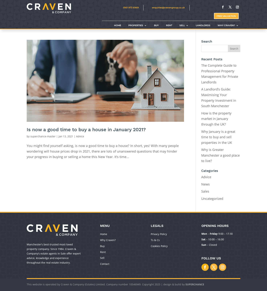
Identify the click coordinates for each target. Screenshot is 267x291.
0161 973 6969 (131, 7)
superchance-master (43, 136)
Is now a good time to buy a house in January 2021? (86, 129)
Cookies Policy (159, 246)
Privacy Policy (159, 234)
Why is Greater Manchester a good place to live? (220, 155)
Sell (102, 258)
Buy (102, 246)
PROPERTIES (135, 25)
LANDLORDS (203, 25)
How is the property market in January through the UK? (216, 118)
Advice (80, 136)
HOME (117, 25)
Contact (104, 264)
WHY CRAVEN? (226, 25)
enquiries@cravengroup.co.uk (168, 7)
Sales (205, 191)
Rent (103, 252)
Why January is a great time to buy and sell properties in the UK (218, 137)
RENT (169, 25)
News (205, 184)
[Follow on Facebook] (223, 7)
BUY (156, 25)
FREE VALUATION (226, 16)
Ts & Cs (155, 240)
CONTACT (233, 33)
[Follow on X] (230, 7)
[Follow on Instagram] (237, 7)
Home (103, 234)
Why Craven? (108, 240)
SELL (182, 25)
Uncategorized (212, 198)
